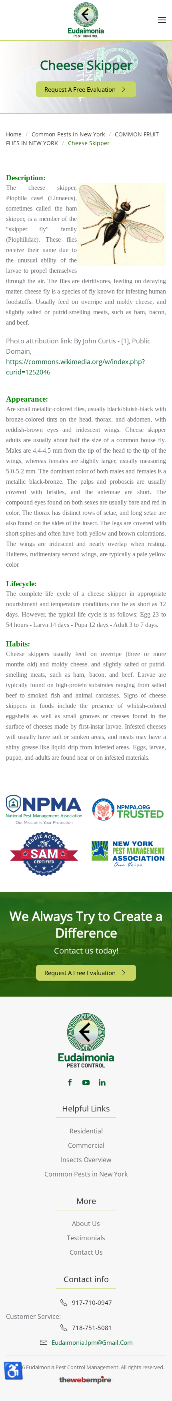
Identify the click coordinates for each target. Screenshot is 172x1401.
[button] (162, 20)
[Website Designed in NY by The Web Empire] (86, 1379)
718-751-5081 (92, 1328)
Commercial (86, 1145)
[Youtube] (86, 1081)
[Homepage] (86, 1040)
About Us (86, 1223)
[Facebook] (70, 1081)
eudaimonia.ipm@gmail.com (92, 1342)
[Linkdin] (102, 1081)
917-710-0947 (92, 1302)
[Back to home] (86, 20)
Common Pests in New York (86, 1174)
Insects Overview (86, 1159)
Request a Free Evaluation (80, 89)
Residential (86, 1131)
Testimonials (86, 1238)
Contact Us (86, 1252)
